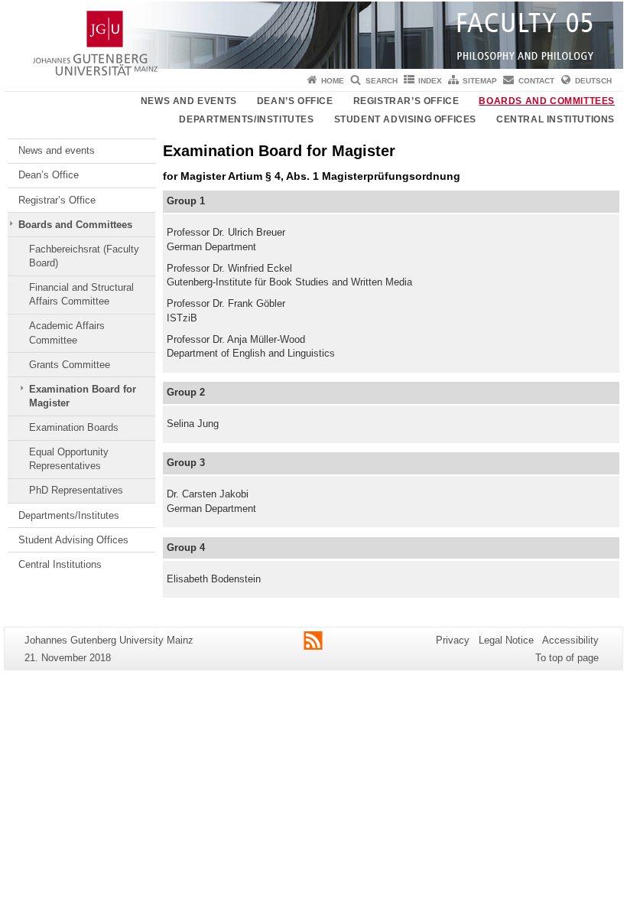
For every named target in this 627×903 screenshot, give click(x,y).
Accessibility (570, 640)
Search (381, 81)
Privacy (452, 640)
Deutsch (593, 81)
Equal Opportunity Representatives (69, 458)
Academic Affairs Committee (67, 332)
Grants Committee (69, 364)
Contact (536, 81)
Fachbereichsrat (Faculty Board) (84, 256)
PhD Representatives (76, 490)
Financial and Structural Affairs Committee (81, 294)
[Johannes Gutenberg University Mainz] (313, 34)
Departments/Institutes (246, 119)
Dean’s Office (295, 101)
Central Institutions (555, 119)
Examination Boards (74, 427)
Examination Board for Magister (82, 396)
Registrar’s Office (406, 101)
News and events (189, 101)
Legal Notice (506, 640)
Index (430, 81)
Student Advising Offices (405, 119)
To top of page (567, 657)
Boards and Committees (547, 101)
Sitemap (480, 81)
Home (332, 81)
